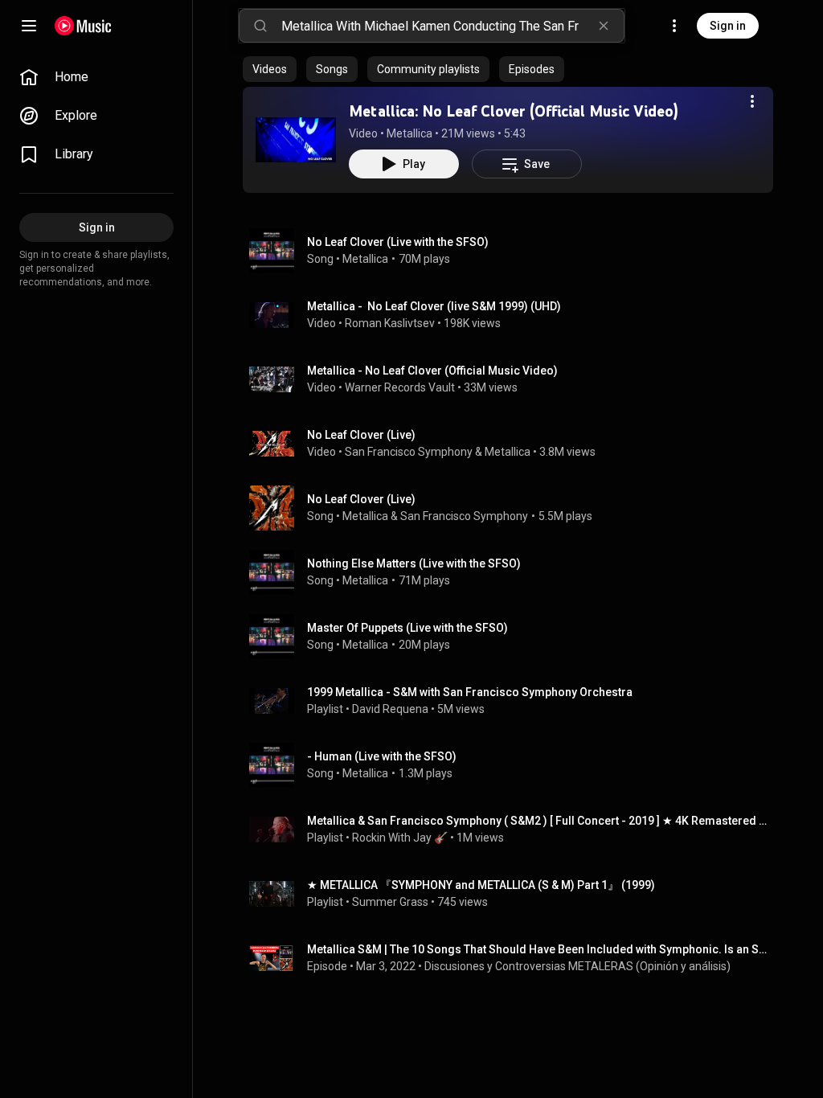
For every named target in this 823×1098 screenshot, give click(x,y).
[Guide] (29, 25)
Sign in (728, 25)
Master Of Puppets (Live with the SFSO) (407, 627)
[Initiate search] (260, 26)
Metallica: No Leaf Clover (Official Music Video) (513, 111)
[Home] (83, 25)
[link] (96, 77)
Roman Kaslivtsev (390, 323)
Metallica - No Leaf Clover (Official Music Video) (432, 370)
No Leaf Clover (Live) (361, 434)
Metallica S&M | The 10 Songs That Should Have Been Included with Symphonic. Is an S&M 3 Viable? (537, 949)
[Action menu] (752, 101)
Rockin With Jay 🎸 (400, 837)
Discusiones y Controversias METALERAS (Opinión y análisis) (577, 966)
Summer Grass (390, 901)
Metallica (409, 133)
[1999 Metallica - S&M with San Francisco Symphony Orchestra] (514, 701)
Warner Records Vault (400, 387)
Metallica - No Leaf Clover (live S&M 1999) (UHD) (434, 306)
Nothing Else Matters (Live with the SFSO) (414, 563)
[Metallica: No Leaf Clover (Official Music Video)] (296, 140)
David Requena (390, 709)
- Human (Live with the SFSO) (382, 756)
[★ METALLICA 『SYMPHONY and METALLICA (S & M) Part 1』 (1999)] (514, 894)
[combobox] (452, 26)
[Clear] (603, 26)
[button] (295, 139)
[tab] (270, 69)
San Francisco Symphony (409, 451)
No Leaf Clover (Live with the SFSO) (398, 242)
